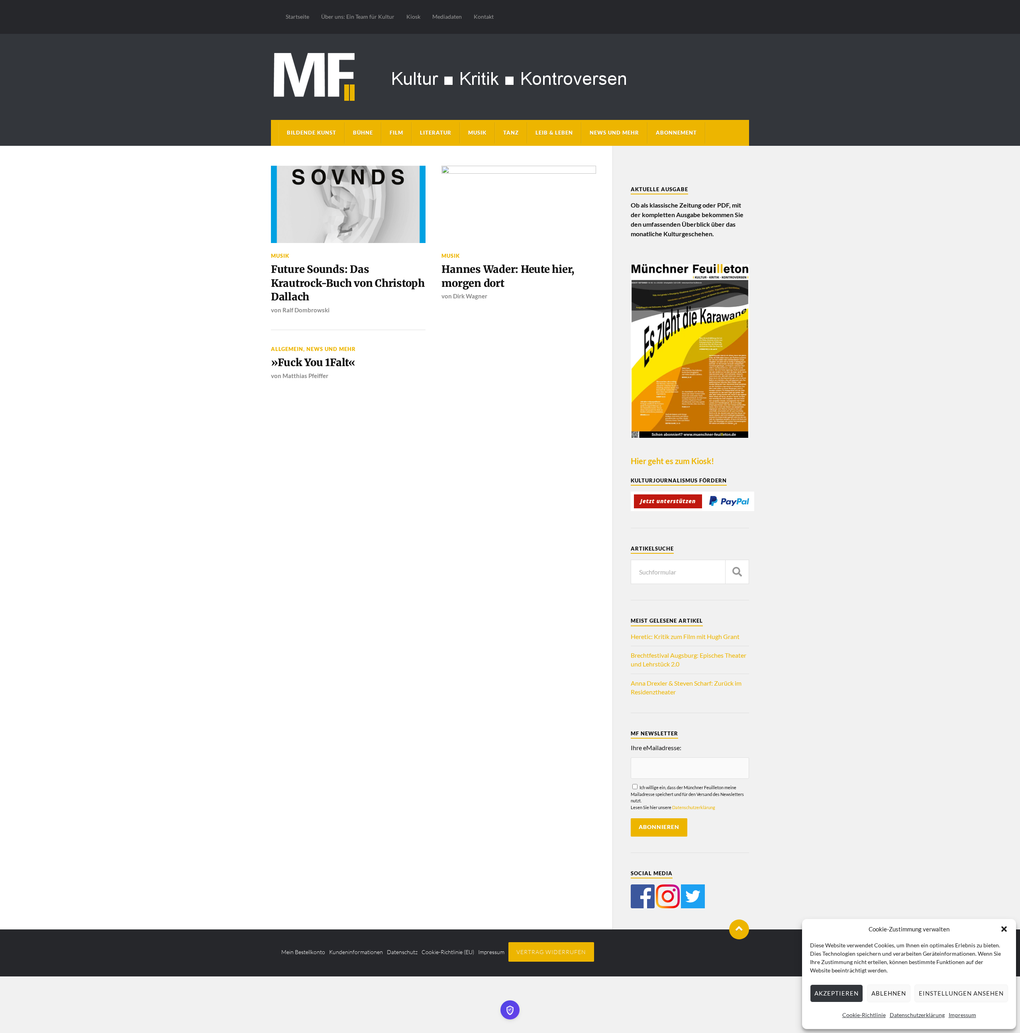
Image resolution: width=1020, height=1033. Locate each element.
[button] (1004, 929)
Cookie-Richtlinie (864, 1014)
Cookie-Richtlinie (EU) (448, 952)
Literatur (435, 132)
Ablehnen (888, 993)
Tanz (511, 132)
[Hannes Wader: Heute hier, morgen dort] (518, 204)
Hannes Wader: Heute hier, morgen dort (507, 276)
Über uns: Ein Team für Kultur (357, 16)
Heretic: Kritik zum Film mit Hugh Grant (685, 636)
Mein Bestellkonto (303, 952)
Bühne (363, 132)
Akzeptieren (836, 993)
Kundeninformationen (356, 952)
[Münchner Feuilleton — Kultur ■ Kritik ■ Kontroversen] (510, 75)
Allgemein (287, 349)
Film (396, 132)
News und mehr (614, 132)
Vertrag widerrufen (551, 952)
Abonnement (676, 132)
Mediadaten (447, 16)
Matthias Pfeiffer (305, 375)
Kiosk (413, 16)
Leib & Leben (554, 132)
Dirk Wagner (470, 296)
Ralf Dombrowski (306, 310)
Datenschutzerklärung (917, 1014)
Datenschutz (402, 952)
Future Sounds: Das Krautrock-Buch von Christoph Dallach (348, 283)
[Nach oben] (739, 929)
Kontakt (484, 16)
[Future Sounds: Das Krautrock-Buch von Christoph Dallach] (348, 204)
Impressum (962, 1014)
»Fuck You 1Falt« (313, 362)
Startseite (297, 16)
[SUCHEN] (737, 572)
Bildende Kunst (311, 132)
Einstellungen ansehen (961, 993)
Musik (477, 132)
